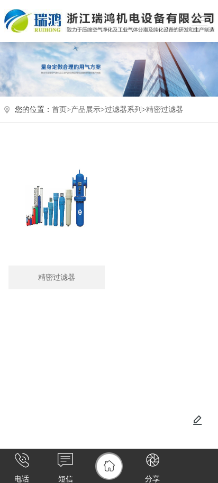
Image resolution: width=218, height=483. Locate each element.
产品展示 (86, 109)
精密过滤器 (164, 109)
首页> (61, 109)
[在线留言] (197, 420)
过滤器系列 (123, 109)
